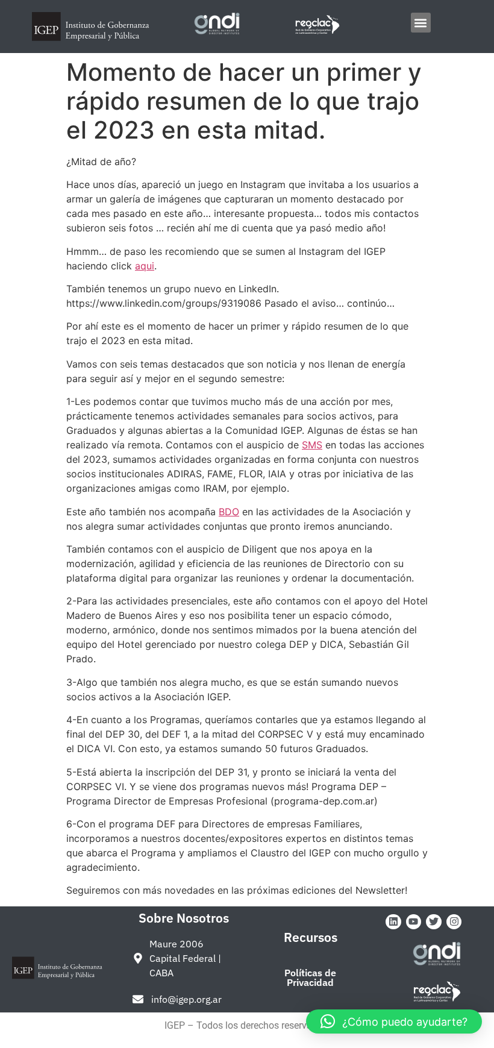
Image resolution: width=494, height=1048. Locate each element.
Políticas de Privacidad (310, 977)
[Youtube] (414, 922)
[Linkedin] (393, 922)
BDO (229, 512)
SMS (312, 445)
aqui (144, 266)
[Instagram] (454, 922)
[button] (421, 23)
